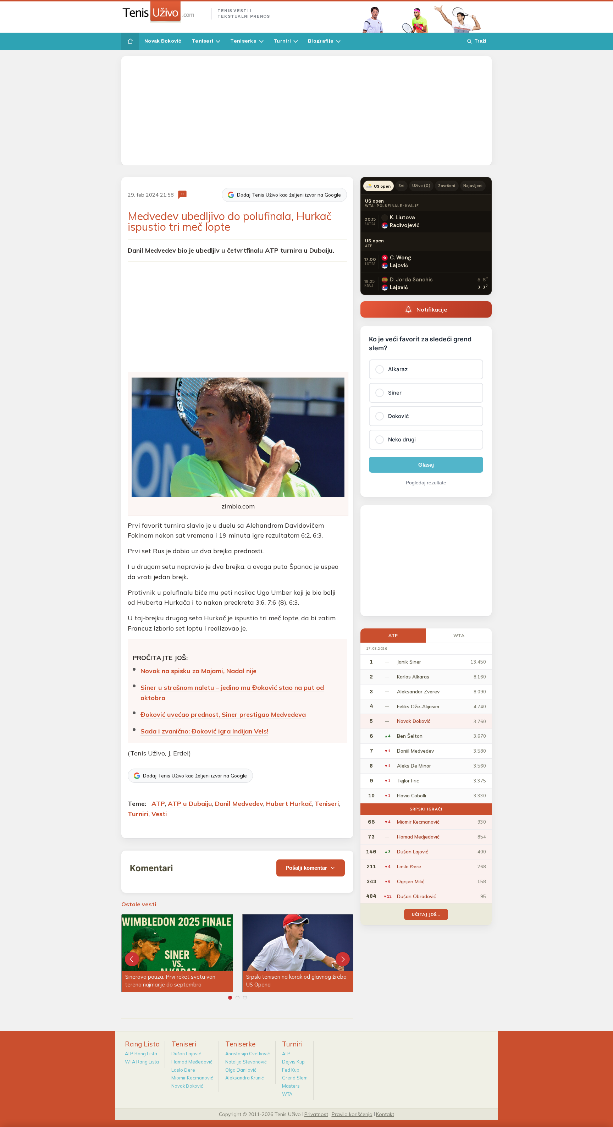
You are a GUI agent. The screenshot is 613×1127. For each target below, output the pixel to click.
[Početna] (130, 41)
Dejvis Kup (293, 1062)
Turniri (282, 41)
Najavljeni (473, 185)
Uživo (421, 185)
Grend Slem (295, 1078)
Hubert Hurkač (289, 803)
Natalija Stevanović (245, 1062)
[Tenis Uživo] (163, 12)
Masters (291, 1086)
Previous (132, 959)
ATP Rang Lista (141, 1053)
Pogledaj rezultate (426, 482)
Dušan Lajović (186, 1053)
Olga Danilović (240, 1070)
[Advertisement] (306, 110)
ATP (158, 803)
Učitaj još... (426, 914)
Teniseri (202, 41)
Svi (401, 185)
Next (343, 959)
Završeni (446, 185)
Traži (480, 41)
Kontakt (385, 1114)
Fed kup (290, 1070)
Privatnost (316, 1114)
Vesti (159, 814)
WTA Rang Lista (142, 1062)
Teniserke (243, 41)
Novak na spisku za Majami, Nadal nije (198, 671)
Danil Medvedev (239, 803)
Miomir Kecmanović (192, 1078)
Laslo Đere (183, 1070)
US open (382, 186)
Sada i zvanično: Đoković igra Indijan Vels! (204, 731)
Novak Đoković (162, 41)
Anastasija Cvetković (247, 1053)
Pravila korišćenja (352, 1114)
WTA (459, 635)
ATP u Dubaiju (190, 803)
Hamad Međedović (191, 1062)
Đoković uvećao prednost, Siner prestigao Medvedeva (223, 714)
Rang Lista (142, 1044)
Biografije (320, 41)
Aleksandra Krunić (244, 1078)
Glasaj (426, 465)
